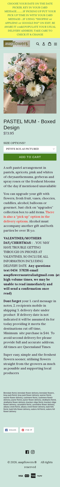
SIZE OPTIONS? (14, 143)
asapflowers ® (27, 462)
